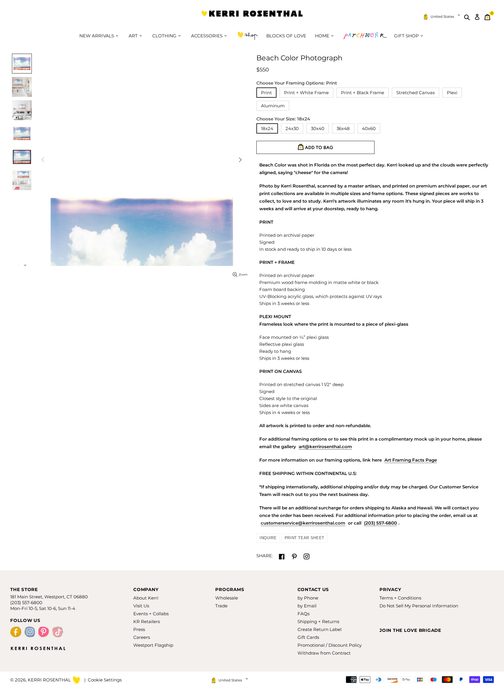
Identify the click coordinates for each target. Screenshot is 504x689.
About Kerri (145, 598)
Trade (221, 606)
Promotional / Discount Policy (330, 645)
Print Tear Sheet (304, 538)
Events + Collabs (151, 613)
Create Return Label (320, 629)
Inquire (268, 538)
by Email (307, 606)
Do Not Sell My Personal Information (418, 606)
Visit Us (141, 606)
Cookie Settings (105, 680)
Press (139, 629)
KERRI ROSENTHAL (252, 17)
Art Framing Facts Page (410, 460)
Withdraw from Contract (324, 653)
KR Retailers (146, 621)
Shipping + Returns (318, 621)
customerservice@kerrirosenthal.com (303, 523)
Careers (141, 637)
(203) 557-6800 (380, 523)
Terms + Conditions (400, 598)
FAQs (303, 613)
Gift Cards (308, 637)
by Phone (308, 598)
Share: (264, 555)
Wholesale (226, 598)
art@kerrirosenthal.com (325, 446)
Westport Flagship (153, 645)
